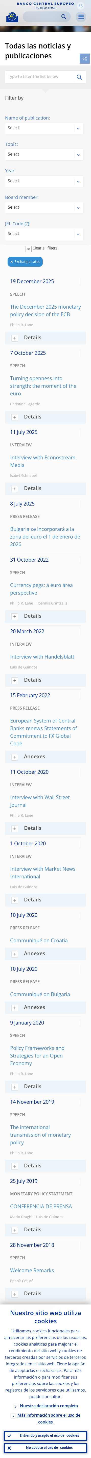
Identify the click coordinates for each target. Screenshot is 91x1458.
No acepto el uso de (49, 1448)
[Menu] (81, 17)
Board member (21, 197)
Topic (11, 144)
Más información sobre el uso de (48, 1419)
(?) (27, 224)
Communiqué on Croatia (39, 941)
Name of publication (27, 118)
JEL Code (17, 224)
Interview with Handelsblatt (42, 657)
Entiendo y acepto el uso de (49, 1435)
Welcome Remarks (32, 1270)
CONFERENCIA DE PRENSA (41, 1207)
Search (64, 16)
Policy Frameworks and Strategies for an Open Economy (37, 1056)
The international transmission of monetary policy (40, 1135)
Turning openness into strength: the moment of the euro (43, 386)
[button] (80, 6)
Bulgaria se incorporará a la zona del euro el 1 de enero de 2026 (45, 537)
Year (9, 171)
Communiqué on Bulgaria (40, 994)
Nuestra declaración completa (49, 1406)
